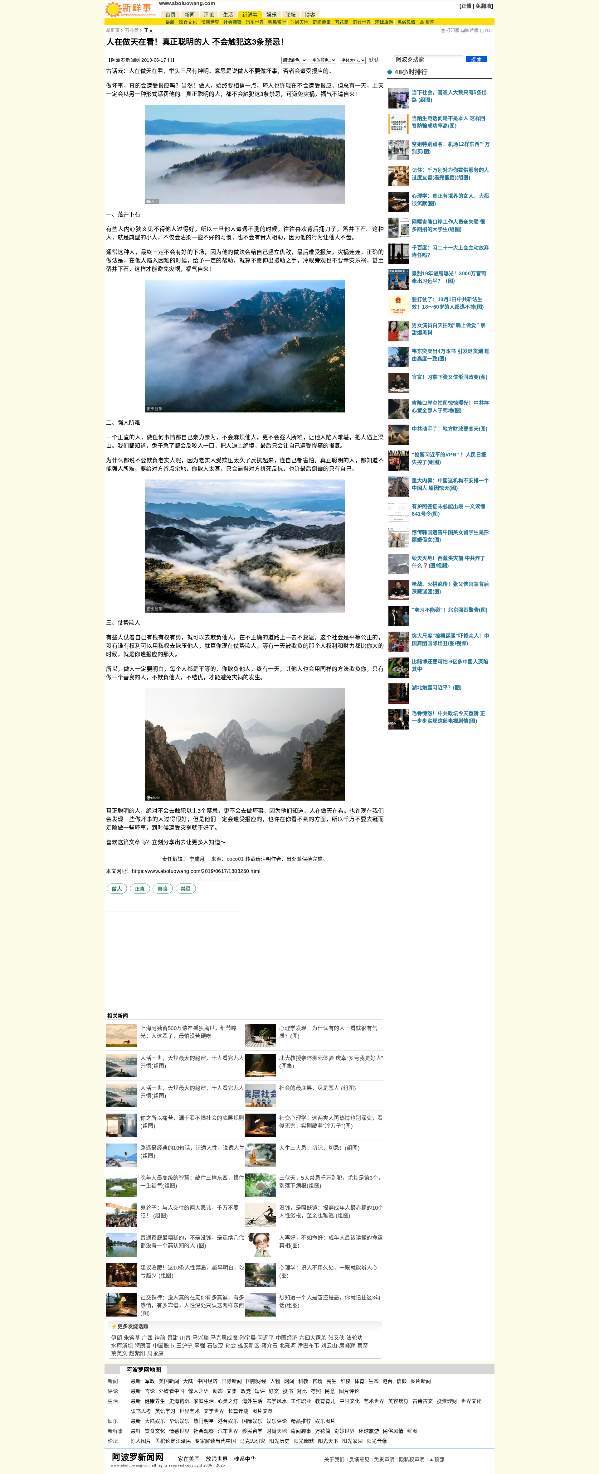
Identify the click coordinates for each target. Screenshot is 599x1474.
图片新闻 (421, 1381)
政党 (246, 1391)
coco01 (235, 859)
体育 (359, 1381)
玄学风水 (276, 1401)
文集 (231, 1391)
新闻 (190, 14)
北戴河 (288, 1346)
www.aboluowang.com (187, 3)
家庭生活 (203, 1401)
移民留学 (277, 22)
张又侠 (336, 1338)
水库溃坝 (122, 1346)
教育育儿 (325, 1401)
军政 (150, 1381)
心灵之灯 (228, 1401)
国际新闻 (232, 1381)
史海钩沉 (179, 1401)
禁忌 (186, 889)
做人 (117, 889)
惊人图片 (141, 1441)
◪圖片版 (470, 30)
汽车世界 (255, 22)
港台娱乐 (228, 1421)
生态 (373, 1381)
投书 (288, 1391)
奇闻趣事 (322, 22)
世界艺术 (189, 1411)
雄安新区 (249, 1346)
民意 (330, 1391)
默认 (374, 60)
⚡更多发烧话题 (130, 1326)
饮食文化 (188, 22)
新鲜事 (250, 14)
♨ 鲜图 (427, 22)
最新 (170, 22)
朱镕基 (132, 1338)
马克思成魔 (224, 1338)
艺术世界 (374, 1401)
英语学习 (165, 1411)
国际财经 (256, 1381)
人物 (275, 1381)
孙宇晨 (248, 1338)
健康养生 (155, 1401)
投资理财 (447, 1401)
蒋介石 (269, 1346)
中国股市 (164, 1346)
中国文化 (349, 1401)
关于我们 (334, 1459)
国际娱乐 (252, 1421)
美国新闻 (169, 1381)
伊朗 (116, 1338)
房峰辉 (347, 1346)
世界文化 (471, 1401)
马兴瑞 (200, 1338)
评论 (209, 14)
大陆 (188, 1381)
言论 (150, 1391)
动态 (217, 1391)
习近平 (266, 1338)
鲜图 (412, 1431)
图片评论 (349, 1391)
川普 (185, 1338)
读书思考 (141, 1411)
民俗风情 (406, 22)
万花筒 (342, 22)
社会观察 (232, 22)
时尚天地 (299, 22)
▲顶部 (437, 1459)
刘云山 (329, 1346)
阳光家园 (352, 1441)
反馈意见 (359, 1459)
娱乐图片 (325, 1421)
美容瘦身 (398, 1401)
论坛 (291, 14)
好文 (274, 1391)
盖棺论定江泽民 (173, 1441)
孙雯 (230, 1346)
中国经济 (287, 1338)
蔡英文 (119, 1353)
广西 (147, 1338)
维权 (345, 1381)
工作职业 (301, 1401)
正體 (466, 6)
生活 (228, 14)
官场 (317, 1381)
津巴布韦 (308, 1346)
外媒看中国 (172, 1391)
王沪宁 (184, 1346)
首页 (170, 14)
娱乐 (271, 14)
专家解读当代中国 (215, 1441)
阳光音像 (377, 1441)
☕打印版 (450, 30)
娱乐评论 (276, 1421)
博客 (310, 14)
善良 (163, 889)
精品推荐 (301, 1421)
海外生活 (252, 1401)
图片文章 (262, 1411)
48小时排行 (411, 72)
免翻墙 (483, 6)
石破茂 (215, 1346)
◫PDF (486, 30)
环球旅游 (384, 22)
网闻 (289, 1381)
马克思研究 (252, 1441)
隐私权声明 (412, 1459)
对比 (302, 1391)
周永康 (155, 1353)
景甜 (172, 1338)
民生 (331, 1381)
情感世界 (210, 22)
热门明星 (203, 1421)
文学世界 (214, 1411)
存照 (316, 1391)
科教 (303, 1381)
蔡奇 (362, 1346)
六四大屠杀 (313, 1338)
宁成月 (197, 859)
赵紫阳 (137, 1353)
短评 (260, 1391)
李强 (199, 1346)
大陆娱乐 (155, 1421)
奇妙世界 (362, 22)
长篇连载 (238, 1411)
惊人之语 (198, 1391)
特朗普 (143, 1346)
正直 (140, 889)
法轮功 (354, 1338)
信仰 (402, 1381)
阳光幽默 (304, 1441)
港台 (387, 1381)
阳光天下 (328, 1441)
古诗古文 (422, 1401)
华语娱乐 (179, 1421)
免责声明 (384, 1459)
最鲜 (136, 1431)
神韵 (159, 1338)
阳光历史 (279, 1441)
